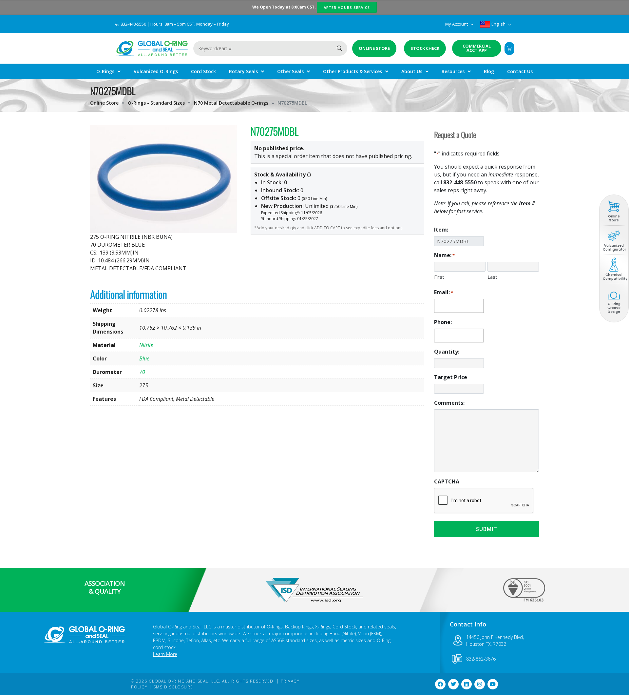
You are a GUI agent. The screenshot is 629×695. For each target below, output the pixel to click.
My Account (457, 24)
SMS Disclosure (173, 687)
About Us (411, 71)
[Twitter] (453, 684)
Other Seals (290, 71)
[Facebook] (440, 684)
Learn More (165, 654)
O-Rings (105, 71)
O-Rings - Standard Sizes (156, 103)
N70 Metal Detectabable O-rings (231, 103)
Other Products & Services (352, 71)
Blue (144, 358)
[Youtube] (492, 684)
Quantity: (446, 351)
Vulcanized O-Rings (156, 71)
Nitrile (146, 345)
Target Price (450, 377)
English (498, 24)
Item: (441, 229)
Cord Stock (203, 71)
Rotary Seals (243, 71)
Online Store (104, 103)
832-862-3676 (481, 659)
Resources (453, 71)
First (439, 277)
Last (492, 277)
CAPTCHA (446, 481)
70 (142, 372)
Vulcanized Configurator (614, 247)
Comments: (449, 402)
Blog (489, 71)
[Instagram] (479, 684)
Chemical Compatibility (615, 276)
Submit (486, 529)
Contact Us (520, 71)
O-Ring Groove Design (613, 307)
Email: (443, 292)
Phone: (443, 322)
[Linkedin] (466, 684)
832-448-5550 (134, 24)
